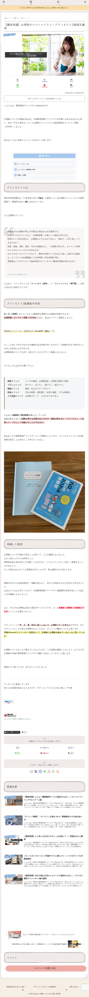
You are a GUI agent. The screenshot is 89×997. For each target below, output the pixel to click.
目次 (43, 156)
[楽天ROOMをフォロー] (49, 771)
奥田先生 (14, 583)
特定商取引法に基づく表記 (15, 987)
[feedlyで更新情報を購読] (53, 771)
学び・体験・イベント (13, 732)
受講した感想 (22, 175)
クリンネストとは (23, 164)
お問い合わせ (73, 987)
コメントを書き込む (46, 968)
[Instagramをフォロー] (40, 771)
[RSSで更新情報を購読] (57, 771)
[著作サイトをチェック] (31, 771)
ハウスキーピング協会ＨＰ (15, 274)
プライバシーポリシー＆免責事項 (44, 987)
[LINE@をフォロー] (44, 771)
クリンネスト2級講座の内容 (26, 169)
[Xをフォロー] (35, 771)
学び (25, 732)
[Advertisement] (44, 910)
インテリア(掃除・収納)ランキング (17, 719)
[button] (71, 86)
